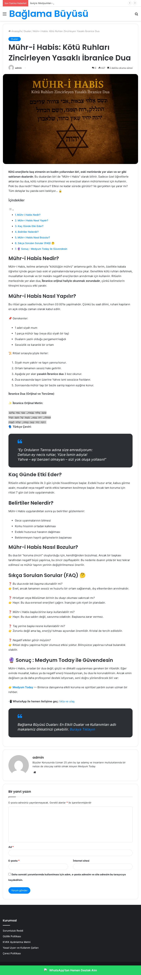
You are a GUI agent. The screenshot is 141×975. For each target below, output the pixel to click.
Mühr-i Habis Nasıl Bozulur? (34, 237)
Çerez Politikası (12, 953)
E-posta (13, 860)
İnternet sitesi (81, 860)
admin (18, 68)
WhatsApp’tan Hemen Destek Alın (73, 970)
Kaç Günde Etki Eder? (30, 226)
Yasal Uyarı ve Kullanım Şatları (21, 947)
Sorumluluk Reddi (13, 930)
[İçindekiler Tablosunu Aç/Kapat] (11, 210)
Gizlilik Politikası (12, 936)
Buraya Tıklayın (82, 729)
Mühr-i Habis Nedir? (28, 214)
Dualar (27, 31)
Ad (11, 846)
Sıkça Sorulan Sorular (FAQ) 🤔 (36, 243)
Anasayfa (16, 31)
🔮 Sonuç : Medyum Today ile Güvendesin (42, 248)
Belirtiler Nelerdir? (28, 231)
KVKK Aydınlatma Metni (16, 942)
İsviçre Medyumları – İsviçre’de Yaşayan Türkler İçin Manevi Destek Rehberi (72, 3)
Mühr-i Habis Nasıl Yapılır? (33, 220)
